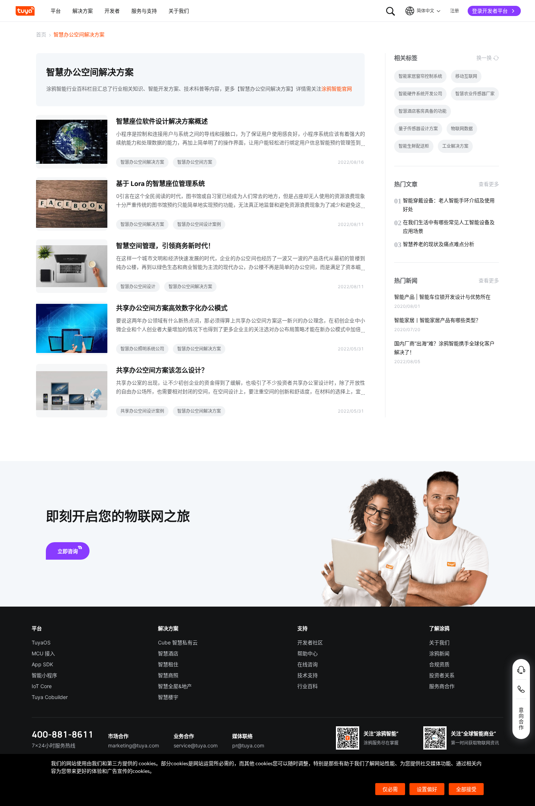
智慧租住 (168, 664)
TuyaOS (41, 642)
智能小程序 (44, 675)
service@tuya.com (196, 745)
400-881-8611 (63, 734)
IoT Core (42, 686)
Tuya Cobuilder (50, 697)
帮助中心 (307, 653)
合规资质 (439, 664)
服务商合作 (442, 686)
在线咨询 (307, 664)
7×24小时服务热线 (53, 745)
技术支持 (307, 675)
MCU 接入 (43, 653)
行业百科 (307, 686)
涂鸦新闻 (439, 653)
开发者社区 (310, 642)
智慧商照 (168, 675)
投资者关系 (442, 675)
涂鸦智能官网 (336, 89)
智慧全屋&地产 (175, 686)
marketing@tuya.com (133, 745)
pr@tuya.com (248, 745)
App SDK (42, 664)
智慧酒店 (168, 653)
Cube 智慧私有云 (178, 642)
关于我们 (439, 642)
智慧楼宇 (168, 697)
